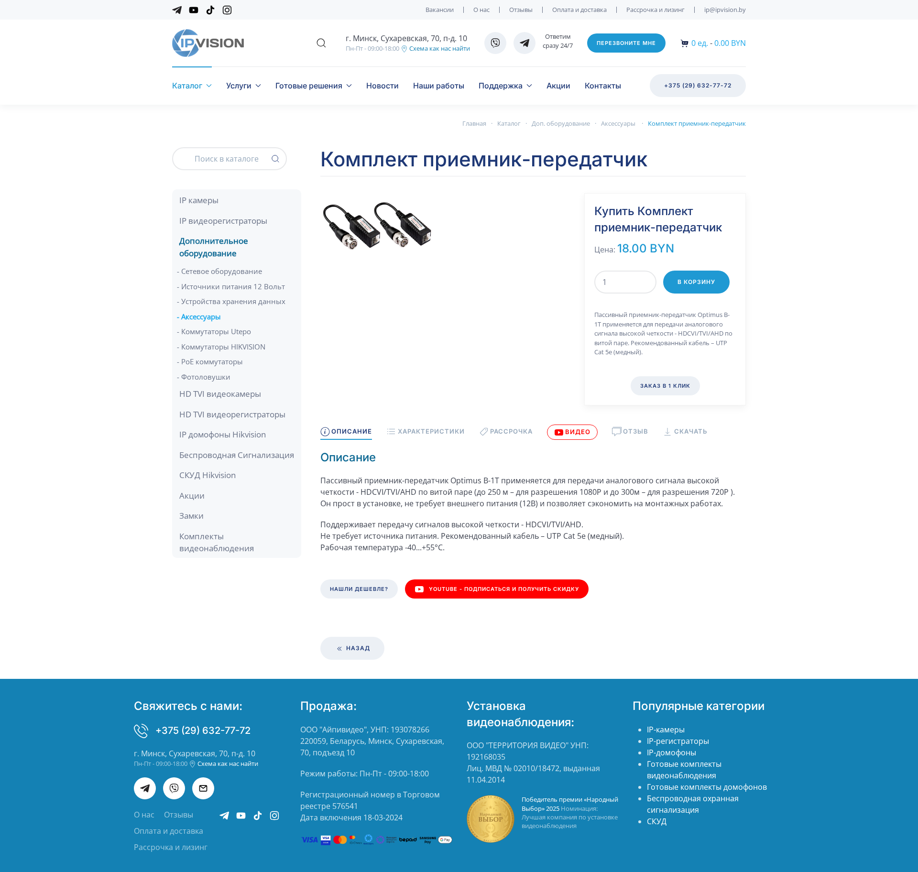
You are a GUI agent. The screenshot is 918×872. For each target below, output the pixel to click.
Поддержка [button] (501, 85)
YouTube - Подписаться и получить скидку (504, 589)
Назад (357, 648)
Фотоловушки (205, 377)
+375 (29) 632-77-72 (698, 85)
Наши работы (438, 85)
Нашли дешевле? (359, 589)
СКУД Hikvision (207, 474)
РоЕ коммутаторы (212, 361)
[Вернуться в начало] (208, 43)
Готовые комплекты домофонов (707, 787)
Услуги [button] (238, 85)
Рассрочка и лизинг (655, 9)
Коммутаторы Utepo (216, 331)
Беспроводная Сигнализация (236, 454)
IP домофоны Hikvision (222, 434)
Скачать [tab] (690, 431)
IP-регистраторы (678, 741)
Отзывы (521, 9)
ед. (699, 43)
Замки (191, 515)
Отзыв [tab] (635, 431)
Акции (558, 85)
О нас (481, 9)
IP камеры (199, 200)
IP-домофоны (671, 752)
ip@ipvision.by (725, 9)
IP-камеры (666, 729)
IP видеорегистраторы (223, 220)
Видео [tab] (577, 432)
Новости (382, 85)
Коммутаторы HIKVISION (223, 346)
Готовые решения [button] (308, 85)
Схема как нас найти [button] (439, 48)
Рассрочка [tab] (511, 431)
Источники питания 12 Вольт (233, 286)
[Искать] (275, 158)
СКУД (657, 821)
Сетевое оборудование (221, 271)
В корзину (696, 281)
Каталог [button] (187, 85)
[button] (321, 43)
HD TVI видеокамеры (220, 393)
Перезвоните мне (626, 43)
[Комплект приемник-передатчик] (377, 225)
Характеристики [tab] (431, 431)
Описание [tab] (351, 431)
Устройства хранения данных (233, 301)
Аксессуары (201, 316)
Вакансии (440, 9)
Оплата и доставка (579, 9)
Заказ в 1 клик (665, 385)
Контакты (603, 85)
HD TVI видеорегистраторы (232, 414)
